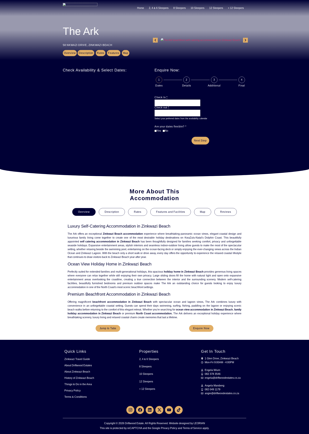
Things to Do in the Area (78, 384)
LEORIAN (199, 423)
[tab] (84, 212)
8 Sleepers (179, 8)
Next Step (200, 140)
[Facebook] (140, 410)
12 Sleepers (216, 8)
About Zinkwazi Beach (77, 371)
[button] (155, 40)
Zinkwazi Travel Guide (77, 359)
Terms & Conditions (75, 396)
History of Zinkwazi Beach (79, 378)
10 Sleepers (197, 8)
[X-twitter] (159, 410)
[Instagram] (130, 410)
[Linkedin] (150, 410)
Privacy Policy (72, 390)
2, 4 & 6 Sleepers (159, 8)
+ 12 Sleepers (236, 8)
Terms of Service (192, 428)
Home (140, 8)
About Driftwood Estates (78, 365)
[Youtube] (169, 410)
